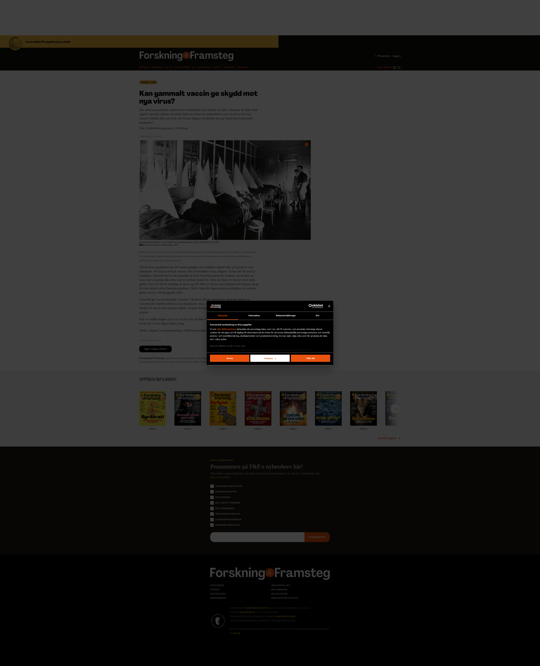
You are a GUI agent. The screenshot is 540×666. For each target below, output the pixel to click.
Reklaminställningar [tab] (286, 315)
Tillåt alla (310, 358)
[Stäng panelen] (329, 306)
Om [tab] (317, 315)
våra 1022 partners (226, 329)
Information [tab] (254, 315)
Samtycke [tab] (222, 315)
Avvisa (229, 358)
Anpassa (268, 358)
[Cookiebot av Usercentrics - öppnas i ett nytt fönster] (310, 306)
